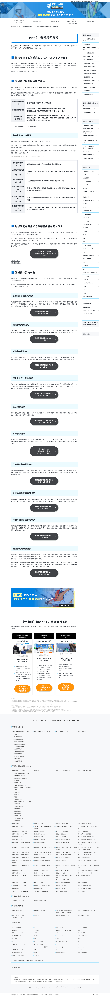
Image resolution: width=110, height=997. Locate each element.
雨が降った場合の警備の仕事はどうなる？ (44, 865)
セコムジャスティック (88, 283)
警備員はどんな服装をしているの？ (42, 885)
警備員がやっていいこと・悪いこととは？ (66, 852)
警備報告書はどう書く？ (84, 875)
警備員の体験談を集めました (90, 104)
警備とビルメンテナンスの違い (86, 873)
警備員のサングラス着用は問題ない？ (21, 865)
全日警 (84, 293)
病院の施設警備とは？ (17, 836)
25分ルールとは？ (38, 882)
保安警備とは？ (17, 783)
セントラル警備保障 (87, 296)
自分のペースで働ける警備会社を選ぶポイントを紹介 (44, 253)
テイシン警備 (86, 221)
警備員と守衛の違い (39, 873)
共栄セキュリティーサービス (90, 255)
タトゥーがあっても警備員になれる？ (87, 852)
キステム (85, 252)
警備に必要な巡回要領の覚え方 (86, 836)
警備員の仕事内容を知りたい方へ (22, 766)
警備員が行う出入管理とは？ (63, 857)
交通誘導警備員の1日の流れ (20, 778)
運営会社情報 (86, 334)
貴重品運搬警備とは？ (19, 818)
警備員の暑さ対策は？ (17, 870)
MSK (84, 241)
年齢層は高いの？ (16, 823)
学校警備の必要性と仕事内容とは (86, 839)
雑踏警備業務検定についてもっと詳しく (44, 366)
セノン (84, 290)
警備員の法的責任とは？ (84, 857)
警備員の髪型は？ (16, 888)
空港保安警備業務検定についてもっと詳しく (44, 481)
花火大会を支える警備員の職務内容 (20, 847)
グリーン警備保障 (87, 259)
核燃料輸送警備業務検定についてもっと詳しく (44, 536)
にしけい (85, 204)
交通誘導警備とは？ (18, 813)
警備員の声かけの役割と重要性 (63, 855)
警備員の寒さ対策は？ (39, 857)
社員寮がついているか (88, 158)
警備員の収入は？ (38, 771)
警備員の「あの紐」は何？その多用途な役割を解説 (66, 848)
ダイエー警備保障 (87, 181)
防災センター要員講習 (89, 87)
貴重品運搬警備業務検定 (90, 73)
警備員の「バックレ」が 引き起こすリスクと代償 (88, 843)
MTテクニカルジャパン (88, 171)
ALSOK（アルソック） (88, 248)
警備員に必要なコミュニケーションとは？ (44, 855)
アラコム (85, 231)
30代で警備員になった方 (89, 112)
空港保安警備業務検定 (89, 66)
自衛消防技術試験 (88, 94)
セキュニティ (86, 185)
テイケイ (85, 300)
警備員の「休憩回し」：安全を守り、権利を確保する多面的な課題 (88, 848)
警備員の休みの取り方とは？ (85, 823)
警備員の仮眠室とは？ (61, 834)
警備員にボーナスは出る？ (62, 823)
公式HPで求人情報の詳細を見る (22, 689)
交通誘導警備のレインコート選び (64, 826)
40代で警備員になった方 (89, 109)
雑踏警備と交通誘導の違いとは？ (20, 831)
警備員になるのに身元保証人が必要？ (87, 860)
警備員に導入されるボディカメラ (64, 842)
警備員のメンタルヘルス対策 (19, 875)
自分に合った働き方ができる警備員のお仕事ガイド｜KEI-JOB (85, 1)
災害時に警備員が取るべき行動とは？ (43, 852)
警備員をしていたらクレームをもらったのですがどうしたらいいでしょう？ (66, 878)
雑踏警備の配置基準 (39, 831)
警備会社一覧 (86, 167)
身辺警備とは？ (17, 820)
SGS (84, 238)
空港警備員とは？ (18, 799)
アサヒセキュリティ (87, 224)
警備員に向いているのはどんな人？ (20, 857)
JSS (83, 269)
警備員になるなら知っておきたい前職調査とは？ (88, 866)
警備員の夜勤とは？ (61, 888)
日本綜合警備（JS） (88, 210)
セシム (84, 286)
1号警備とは (87, 44)
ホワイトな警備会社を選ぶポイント (90, 141)
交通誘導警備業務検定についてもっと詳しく (44, 312)
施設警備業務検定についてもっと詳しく (44, 339)
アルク (84, 235)
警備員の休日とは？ (61, 885)
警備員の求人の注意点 (88, 128)
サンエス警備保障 (87, 214)
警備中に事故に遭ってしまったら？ (87, 888)
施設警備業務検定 (88, 77)
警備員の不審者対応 (61, 860)
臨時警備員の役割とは (39, 839)
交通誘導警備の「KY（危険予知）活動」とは (88, 827)
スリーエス (85, 279)
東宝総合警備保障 (87, 307)
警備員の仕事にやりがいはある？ (86, 855)
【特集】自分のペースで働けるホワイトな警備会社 (90, 324)
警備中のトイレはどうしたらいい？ (20, 891)
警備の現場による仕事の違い (19, 771)
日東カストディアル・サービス (90, 192)
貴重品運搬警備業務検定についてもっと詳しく (44, 508)
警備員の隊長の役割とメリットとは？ (65, 839)
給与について (86, 151)
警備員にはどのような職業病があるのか (88, 870)
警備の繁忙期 (81, 891)
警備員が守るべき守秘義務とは (86, 834)
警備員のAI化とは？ (61, 836)
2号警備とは (17, 792)
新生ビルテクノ (86, 197)
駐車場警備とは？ (18, 780)
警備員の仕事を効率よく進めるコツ (65, 882)
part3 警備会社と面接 (88, 53)
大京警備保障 (86, 178)
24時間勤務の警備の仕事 (62, 891)
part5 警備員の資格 (88, 59)
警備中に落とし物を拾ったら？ (41, 891)
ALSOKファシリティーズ (89, 310)
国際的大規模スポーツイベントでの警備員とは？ (22, 803)
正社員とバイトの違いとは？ (85, 771)
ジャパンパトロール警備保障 (90, 272)
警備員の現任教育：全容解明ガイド (20, 852)
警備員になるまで (88, 35)
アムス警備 (85, 228)
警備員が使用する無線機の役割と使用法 (21, 842)
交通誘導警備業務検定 (89, 80)
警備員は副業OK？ (38, 888)
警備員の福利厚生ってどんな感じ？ (42, 875)
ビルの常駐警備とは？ (19, 806)
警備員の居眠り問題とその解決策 (42, 860)
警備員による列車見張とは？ (21, 785)
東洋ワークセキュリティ (88, 200)
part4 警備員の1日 (88, 56)
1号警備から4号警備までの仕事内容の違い (22, 788)
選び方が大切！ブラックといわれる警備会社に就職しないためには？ (90, 134)
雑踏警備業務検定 (88, 84)
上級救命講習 (87, 90)
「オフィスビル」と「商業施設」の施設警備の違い (44, 827)
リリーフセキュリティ (88, 314)
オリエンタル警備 (87, 245)
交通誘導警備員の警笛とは (40, 842)
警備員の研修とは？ (83, 882)
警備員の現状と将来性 (17, 839)
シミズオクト (86, 266)
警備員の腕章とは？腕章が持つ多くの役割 (44, 847)
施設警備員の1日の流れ (19, 775)
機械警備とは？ (17, 811)
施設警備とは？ (17, 808)
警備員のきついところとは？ (63, 771)
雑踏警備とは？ (17, 816)
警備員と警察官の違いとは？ (85, 885)
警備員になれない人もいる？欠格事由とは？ (66, 866)
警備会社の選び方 (88, 121)
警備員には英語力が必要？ (62, 870)
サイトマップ (96, 994)
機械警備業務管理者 (89, 63)
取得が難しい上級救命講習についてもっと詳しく (44, 421)
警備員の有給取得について (18, 873)
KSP (84, 262)
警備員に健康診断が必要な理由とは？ (21, 855)
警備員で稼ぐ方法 (38, 823)
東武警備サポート (87, 303)
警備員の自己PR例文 (88, 125)
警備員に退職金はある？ (40, 834)
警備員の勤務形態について (89, 155)
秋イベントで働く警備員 (62, 831)
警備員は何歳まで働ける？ (18, 826)
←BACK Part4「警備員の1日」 (16, 262)
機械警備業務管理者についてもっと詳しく (44, 573)
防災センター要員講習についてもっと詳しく (44, 395)
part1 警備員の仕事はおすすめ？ (89, 40)
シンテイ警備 (86, 276)
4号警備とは (17, 797)
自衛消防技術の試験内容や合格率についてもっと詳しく (44, 451)
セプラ (84, 174)
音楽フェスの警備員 (83, 831)
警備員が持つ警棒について (62, 873)
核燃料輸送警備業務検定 (90, 70)
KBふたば (85, 188)
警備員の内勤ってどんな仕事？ (19, 882)
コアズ (84, 207)
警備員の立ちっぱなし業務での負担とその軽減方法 (22, 861)
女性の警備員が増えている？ (19, 885)
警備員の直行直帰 (38, 836)
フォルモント (86, 217)
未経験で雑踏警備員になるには (21, 773)
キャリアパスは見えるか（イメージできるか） (88, 147)
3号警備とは (17, 794)
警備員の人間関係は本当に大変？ (20, 834)
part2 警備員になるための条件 (89, 48)
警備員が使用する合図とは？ (41, 870)
